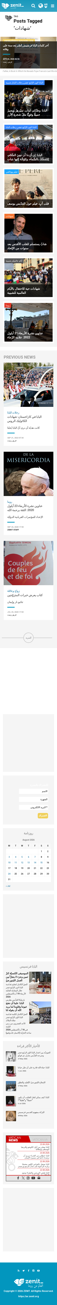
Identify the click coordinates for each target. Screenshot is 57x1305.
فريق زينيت (7, 62)
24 (9, 874)
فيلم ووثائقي (11, 172)
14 (35, 862)
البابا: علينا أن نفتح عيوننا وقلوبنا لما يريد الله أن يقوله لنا (16, 1007)
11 (15, 862)
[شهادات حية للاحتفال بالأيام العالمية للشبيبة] (28, 277)
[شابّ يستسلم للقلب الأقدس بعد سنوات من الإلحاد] (28, 232)
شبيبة (8, 82)
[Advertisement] (28, 681)
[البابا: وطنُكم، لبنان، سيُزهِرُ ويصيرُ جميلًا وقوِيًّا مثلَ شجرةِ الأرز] (28, 99)
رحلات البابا (17, 82)
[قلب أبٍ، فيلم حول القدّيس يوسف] (28, 188)
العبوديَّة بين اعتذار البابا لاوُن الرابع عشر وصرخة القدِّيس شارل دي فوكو (34, 1054)
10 (9, 862)
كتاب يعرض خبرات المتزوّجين (25, 595)
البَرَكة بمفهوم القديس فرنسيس (31, 1112)
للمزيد (28, 637)
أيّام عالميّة (17, 261)
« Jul (8, 886)
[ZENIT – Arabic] (16, 5)
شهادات (9, 216)
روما (8, 305)
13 (28, 862)
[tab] (17, 1139)
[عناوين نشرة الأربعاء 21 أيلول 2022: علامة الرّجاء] (28, 322)
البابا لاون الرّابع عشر (33, 82)
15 (41, 862)
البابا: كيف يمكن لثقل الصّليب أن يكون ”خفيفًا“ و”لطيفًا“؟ (33, 1098)
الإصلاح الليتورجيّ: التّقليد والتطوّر (31, 1082)
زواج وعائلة (13, 590)
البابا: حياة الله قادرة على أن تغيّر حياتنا (33, 1067)
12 (22, 862)
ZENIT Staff (13, 530)
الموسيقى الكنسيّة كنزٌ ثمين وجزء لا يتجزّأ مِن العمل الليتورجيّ (17, 977)
